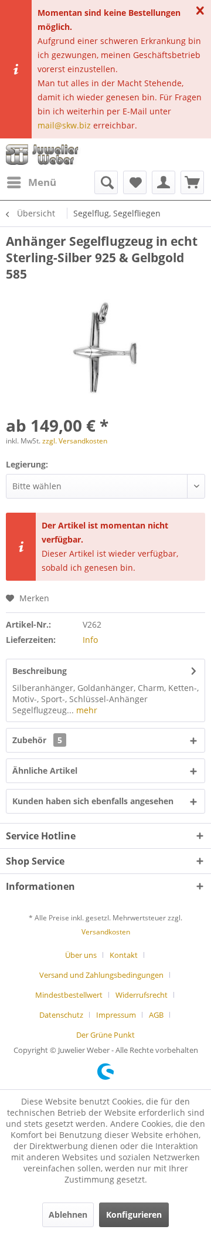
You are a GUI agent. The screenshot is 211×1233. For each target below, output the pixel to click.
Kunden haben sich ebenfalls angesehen (92, 801)
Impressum (116, 1015)
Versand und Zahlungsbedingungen (101, 975)
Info (90, 639)
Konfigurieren (134, 1214)
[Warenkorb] (192, 182)
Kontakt (124, 955)
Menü (42, 182)
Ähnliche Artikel (44, 770)
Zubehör (37, 740)
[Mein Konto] (163, 182)
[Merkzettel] (135, 182)
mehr (85, 710)
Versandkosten (105, 932)
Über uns (81, 955)
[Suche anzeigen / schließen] (106, 182)
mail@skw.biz (64, 125)
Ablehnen (68, 1214)
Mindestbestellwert (69, 995)
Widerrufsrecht (141, 995)
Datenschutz (61, 1015)
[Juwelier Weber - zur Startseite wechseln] (44, 154)
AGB (156, 1015)
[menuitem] (31, 182)
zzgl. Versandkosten (74, 441)
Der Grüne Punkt (105, 1034)
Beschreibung (39, 670)
